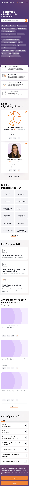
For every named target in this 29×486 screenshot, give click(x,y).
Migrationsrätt (5, 36)
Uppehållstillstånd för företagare (8, 47)
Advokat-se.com (9, 2)
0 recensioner (21, 129)
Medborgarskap (20, 34)
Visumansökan (16, 53)
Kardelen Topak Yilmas (14, 159)
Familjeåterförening (22, 28)
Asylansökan (12, 25)
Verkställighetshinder (6, 53)
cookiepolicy (24, 470)
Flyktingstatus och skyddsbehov (8, 31)
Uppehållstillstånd (21, 45)
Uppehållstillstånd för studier (8, 50)
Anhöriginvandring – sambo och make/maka (11, 56)
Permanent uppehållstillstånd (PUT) (9, 42)
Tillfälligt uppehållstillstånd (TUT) (9, 45)
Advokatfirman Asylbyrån (15, 127)
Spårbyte (20, 42)
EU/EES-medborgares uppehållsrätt (9, 28)
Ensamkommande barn (21, 25)
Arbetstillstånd (5, 25)
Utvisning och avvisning (20, 50)
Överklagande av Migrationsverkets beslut (10, 39)
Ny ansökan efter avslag (15, 36)
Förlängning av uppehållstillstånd (8, 34)
